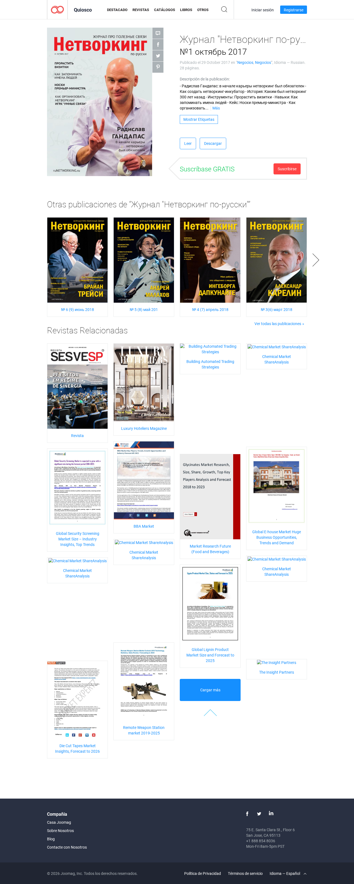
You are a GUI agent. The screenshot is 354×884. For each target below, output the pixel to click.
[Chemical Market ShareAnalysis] (277, 346)
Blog (51, 838)
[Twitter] (259, 813)
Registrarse (293, 9)
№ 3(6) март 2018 (276, 309)
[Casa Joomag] (57, 9)
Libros (186, 9)
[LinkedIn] (271, 813)
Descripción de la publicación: (205, 79)
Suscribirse (287, 168)
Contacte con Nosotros (67, 847)
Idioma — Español (285, 873)
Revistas (140, 9)
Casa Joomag (59, 822)
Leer (188, 143)
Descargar (213, 143)
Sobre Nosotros (60, 830)
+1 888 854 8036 (260, 840)
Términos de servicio (245, 873)
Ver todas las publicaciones (277, 323)
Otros (203, 9)
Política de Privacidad (202, 873)
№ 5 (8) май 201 (144, 309)
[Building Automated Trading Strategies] (210, 348)
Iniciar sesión (262, 9)
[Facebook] (247, 813)
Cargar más (210, 689)
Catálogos (164, 9)
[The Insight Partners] (276, 662)
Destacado (117, 9)
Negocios (245, 62)
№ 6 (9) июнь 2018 (77, 309)
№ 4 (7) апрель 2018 (210, 309)
